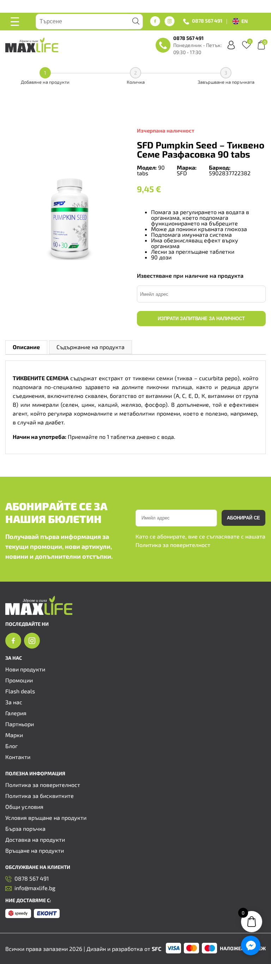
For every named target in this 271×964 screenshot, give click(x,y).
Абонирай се (243, 518)
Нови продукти (25, 669)
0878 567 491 (207, 21)
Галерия (15, 713)
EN (244, 21)
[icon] (13, 646)
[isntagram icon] (169, 21)
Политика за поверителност (173, 544)
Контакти (17, 756)
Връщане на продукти (34, 850)
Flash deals (20, 691)
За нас (13, 702)
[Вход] (231, 45)
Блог (11, 745)
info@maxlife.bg (34, 888)
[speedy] (18, 915)
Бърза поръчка (25, 828)
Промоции (19, 680)
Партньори (19, 724)
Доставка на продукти (35, 839)
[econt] (47, 915)
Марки (14, 734)
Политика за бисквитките (39, 795)
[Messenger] (250, 945)
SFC (156, 948)
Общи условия (24, 806)
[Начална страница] (38, 612)
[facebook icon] (155, 21)
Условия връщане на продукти (45, 817)
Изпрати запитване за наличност (201, 318)
